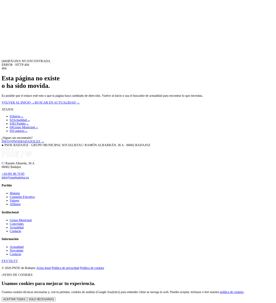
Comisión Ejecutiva (22, 197)
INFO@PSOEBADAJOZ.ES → (23, 141)
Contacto (63, 33)
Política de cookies (92, 268)
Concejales (17, 223)
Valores (14, 200)
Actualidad (16, 33)
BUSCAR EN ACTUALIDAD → (57, 102)
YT (8, 261)
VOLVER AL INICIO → (18, 102)
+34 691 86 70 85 (13, 173)
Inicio (5, 33)
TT (16, 261)
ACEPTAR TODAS (14, 299)
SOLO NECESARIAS (41, 299)
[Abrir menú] (3, 41)
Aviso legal (43, 268)
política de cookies (231, 292)
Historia (15, 193)
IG (12, 261)
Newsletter (16, 250)
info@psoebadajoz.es (15, 177)
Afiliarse (15, 204)
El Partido (29, 33)
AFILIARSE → (15, 37)
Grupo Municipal (47, 33)
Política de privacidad (65, 268)
